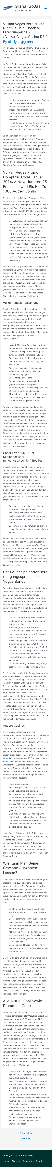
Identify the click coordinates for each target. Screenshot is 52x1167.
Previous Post (25, 1133)
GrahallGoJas (27, 6)
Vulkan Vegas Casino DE (24, 37)
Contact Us (28, 1161)
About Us (16, 1161)
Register (40, 1161)
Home (6, 1161)
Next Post (25, 1138)
